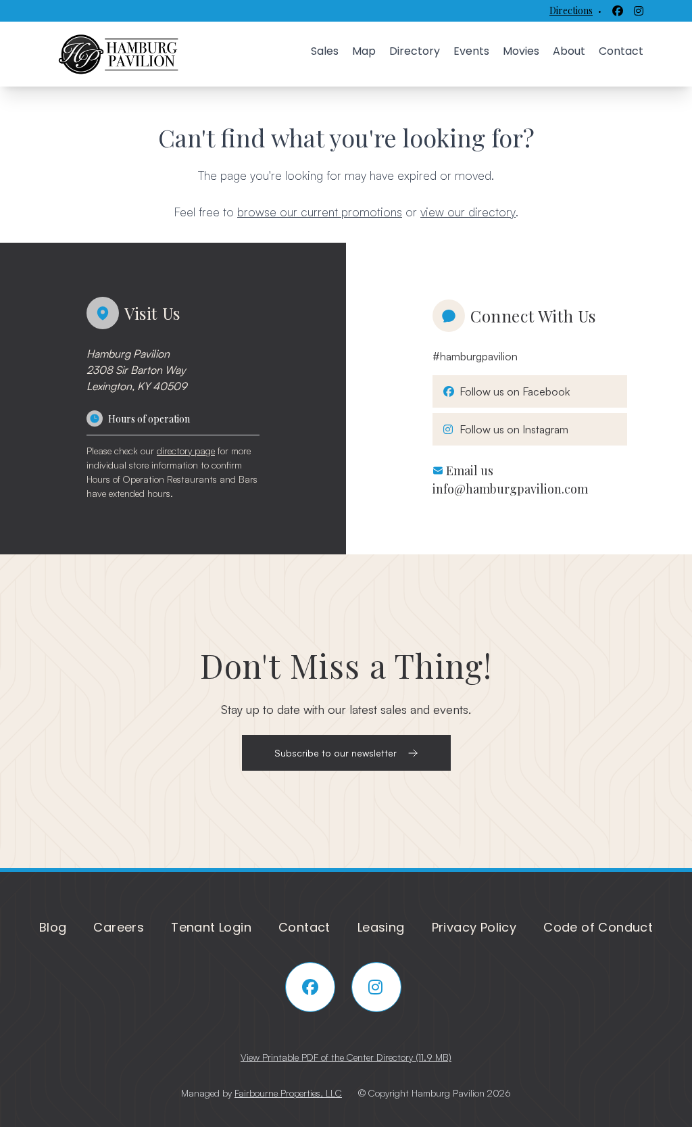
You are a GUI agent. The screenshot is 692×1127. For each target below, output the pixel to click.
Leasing (381, 927)
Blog (53, 927)
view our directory (468, 211)
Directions (571, 10)
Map (364, 51)
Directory (414, 51)
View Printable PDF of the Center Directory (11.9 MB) (346, 1057)
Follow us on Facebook (512, 391)
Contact (621, 51)
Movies (521, 51)
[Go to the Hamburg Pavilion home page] (119, 54)
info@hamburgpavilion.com (510, 489)
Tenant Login (211, 927)
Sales (325, 51)
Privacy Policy (474, 927)
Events (471, 51)
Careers (118, 927)
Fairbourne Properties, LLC (288, 1093)
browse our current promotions (319, 211)
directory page (186, 450)
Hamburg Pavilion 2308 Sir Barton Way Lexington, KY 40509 (136, 370)
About (569, 51)
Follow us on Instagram (511, 429)
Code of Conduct (598, 927)
